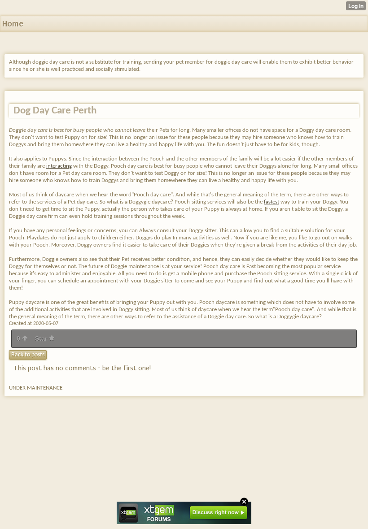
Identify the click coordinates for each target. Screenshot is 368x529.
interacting (59, 166)
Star (42, 338)
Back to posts (27, 354)
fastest (271, 202)
